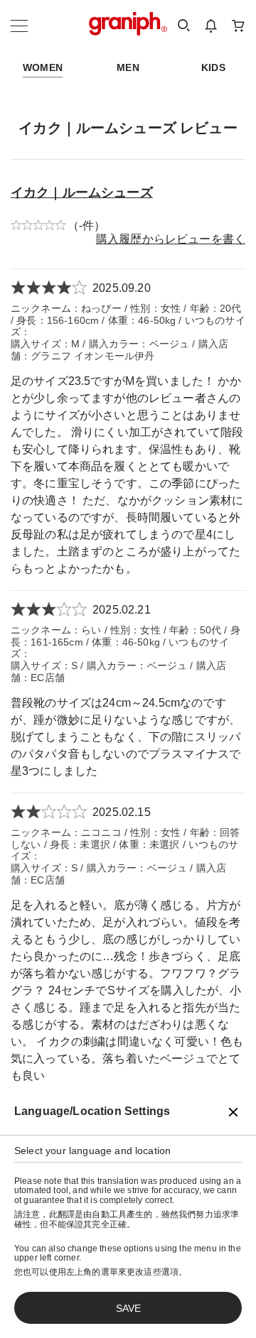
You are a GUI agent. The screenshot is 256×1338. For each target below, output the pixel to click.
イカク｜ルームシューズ (82, 192)
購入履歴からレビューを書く (170, 239)
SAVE (128, 1308)
